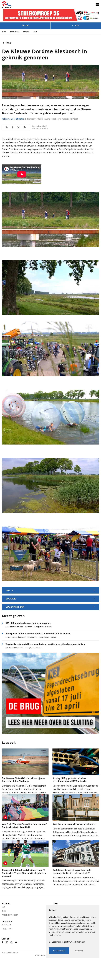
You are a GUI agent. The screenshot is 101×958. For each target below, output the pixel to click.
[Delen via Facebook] (12, 127)
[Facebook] (2, 942)
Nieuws (25, 25)
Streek (75, 25)
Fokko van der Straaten (13, 119)
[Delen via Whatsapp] (25, 127)
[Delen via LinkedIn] (7, 127)
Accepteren (59, 950)
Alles (4, 32)
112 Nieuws (14, 32)
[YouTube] (16, 942)
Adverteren (6, 925)
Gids (4, 911)
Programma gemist (10, 915)
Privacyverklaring (41, 955)
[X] (7, 942)
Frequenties (7, 929)
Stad (35, 32)
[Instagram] (11, 942)
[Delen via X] (18, 127)
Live (3, 907)
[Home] (25, 4)
